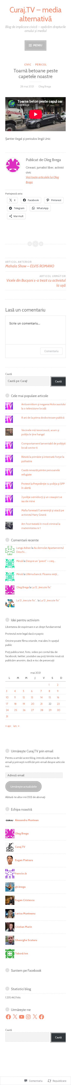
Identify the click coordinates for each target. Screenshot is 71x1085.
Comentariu (51, 351)
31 (7, 716)
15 (50, 697)
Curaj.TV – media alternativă (35, 14)
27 (32, 710)
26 (24, 710)
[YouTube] (22, 1017)
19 (24, 703)
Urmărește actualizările (23, 786)
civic (27, 64)
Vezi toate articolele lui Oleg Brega (42, 179)
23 (58, 703)
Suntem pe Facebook (26, 970)
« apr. (8, 726)
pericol (41, 64)
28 (41, 710)
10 (7, 697)
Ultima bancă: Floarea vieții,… (42, 574)
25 (15, 710)
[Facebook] (8, 1017)
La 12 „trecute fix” (41, 587)
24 (7, 710)
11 (15, 697)
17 (7, 703)
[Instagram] (28, 1017)
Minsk (19, 561)
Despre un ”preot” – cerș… (41, 561)
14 (41, 697)
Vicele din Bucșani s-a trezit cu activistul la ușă (36, 281)
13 (32, 697)
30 (58, 710)
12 (24, 697)
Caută (8, 374)
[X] (15, 1017)
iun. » (16, 726)
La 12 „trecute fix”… (26, 600)
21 (41, 703)
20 (32, 703)
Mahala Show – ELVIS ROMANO (29, 264)
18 (15, 703)
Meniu (37, 45)
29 (50, 710)
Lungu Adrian (23, 548)
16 (58, 697)
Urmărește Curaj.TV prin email (32, 751)
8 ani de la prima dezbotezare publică (42, 417)
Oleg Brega (44, 86)
